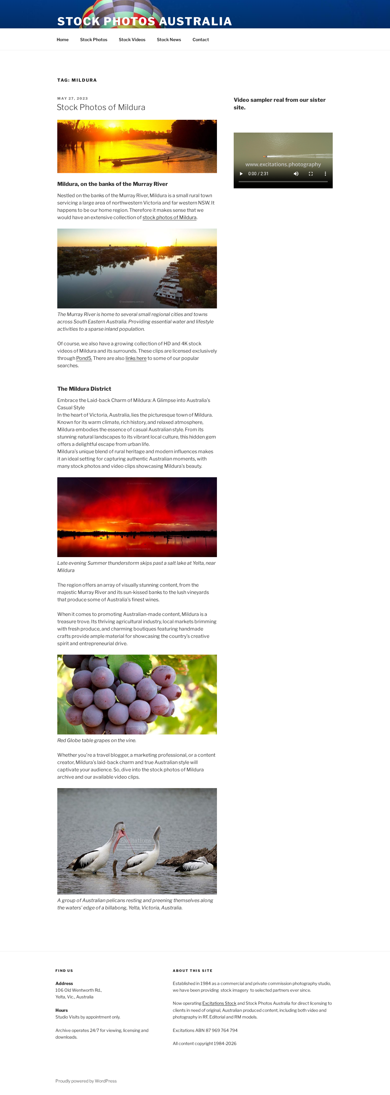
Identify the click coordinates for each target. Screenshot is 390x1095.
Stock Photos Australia (145, 21)
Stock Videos (132, 39)
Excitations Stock (219, 1003)
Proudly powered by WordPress (86, 1080)
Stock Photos (93, 39)
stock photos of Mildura (170, 217)
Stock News (169, 39)
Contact (201, 39)
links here (136, 358)
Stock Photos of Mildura (101, 107)
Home (63, 39)
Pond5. (84, 358)
